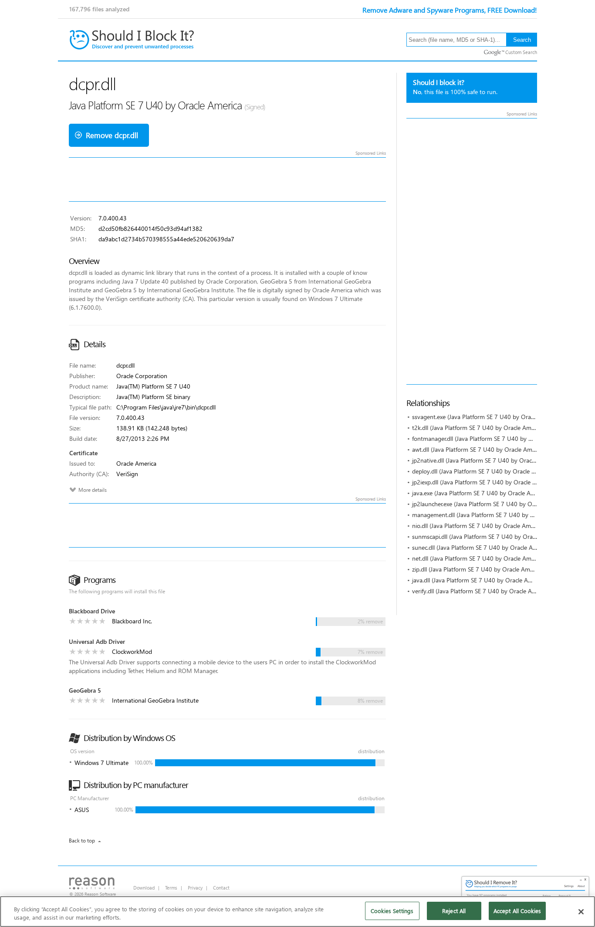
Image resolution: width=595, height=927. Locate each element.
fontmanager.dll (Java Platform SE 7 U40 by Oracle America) (491, 438)
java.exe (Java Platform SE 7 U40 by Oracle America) (481, 493)
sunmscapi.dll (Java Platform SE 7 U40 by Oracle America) (488, 536)
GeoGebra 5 (85, 690)
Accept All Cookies (517, 910)
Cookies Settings (392, 910)
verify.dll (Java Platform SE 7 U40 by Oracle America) (481, 591)
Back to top (82, 840)
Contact (221, 887)
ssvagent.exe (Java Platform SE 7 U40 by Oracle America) (487, 417)
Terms (171, 887)
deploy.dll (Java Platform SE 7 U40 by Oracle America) (483, 471)
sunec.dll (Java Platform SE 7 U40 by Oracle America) (482, 547)
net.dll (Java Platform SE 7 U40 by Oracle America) (478, 558)
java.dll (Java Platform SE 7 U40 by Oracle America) (479, 580)
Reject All (454, 910)
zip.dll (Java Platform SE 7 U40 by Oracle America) (478, 569)
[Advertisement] (471, 251)
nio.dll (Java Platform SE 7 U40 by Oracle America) (478, 525)
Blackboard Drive (92, 611)
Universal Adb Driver (97, 641)
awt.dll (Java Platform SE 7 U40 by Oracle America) (479, 449)
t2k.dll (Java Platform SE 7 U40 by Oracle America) (478, 427)
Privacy (195, 887)
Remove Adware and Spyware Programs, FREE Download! (449, 9)
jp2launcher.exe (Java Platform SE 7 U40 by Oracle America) (490, 504)
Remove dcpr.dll (112, 135)
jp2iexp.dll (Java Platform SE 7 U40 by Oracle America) (483, 482)
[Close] (581, 911)
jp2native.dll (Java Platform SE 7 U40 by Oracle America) (486, 460)
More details (92, 490)
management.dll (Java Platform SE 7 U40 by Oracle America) (492, 515)
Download (144, 887)
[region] (297, 911)
